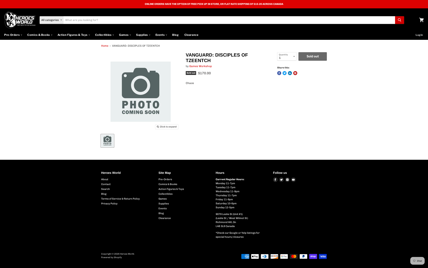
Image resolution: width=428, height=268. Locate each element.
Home (104, 45)
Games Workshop (200, 66)
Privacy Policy (109, 203)
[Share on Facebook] (279, 73)
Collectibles (103, 34)
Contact (106, 184)
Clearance (191, 34)
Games (124, 34)
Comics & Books (38, 34)
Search (105, 189)
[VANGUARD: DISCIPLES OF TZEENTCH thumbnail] (107, 140)
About (104, 179)
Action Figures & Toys (73, 34)
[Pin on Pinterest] (295, 73)
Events (160, 34)
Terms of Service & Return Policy (120, 198)
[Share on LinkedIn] (290, 73)
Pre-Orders (12, 34)
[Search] (399, 20)
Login (419, 34)
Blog (175, 34)
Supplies (142, 34)
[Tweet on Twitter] (285, 73)
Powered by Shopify (111, 257)
